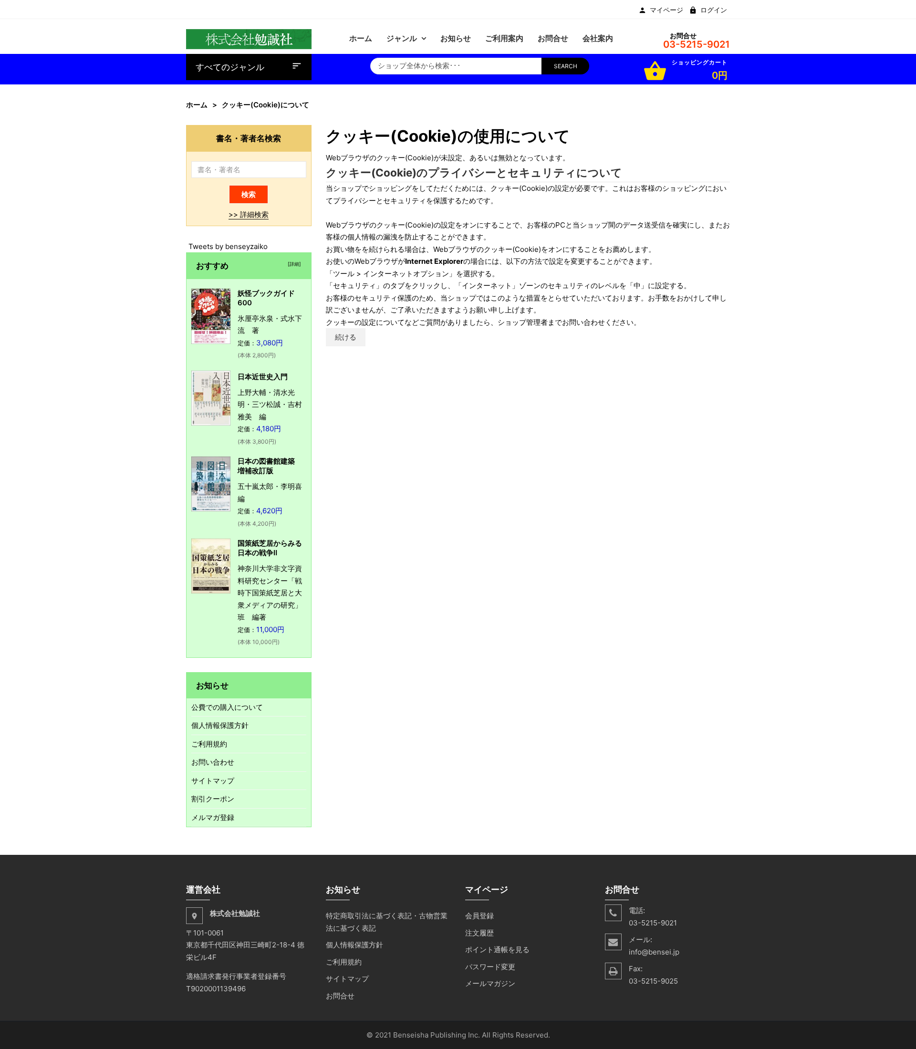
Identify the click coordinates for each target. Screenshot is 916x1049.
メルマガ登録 (212, 817)
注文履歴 (479, 932)
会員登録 (479, 915)
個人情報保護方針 (220, 725)
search (565, 66)
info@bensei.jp (654, 951)
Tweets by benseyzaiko (228, 246)
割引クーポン (212, 798)
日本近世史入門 (263, 376)
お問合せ (340, 995)
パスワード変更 (490, 966)
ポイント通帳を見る (497, 949)
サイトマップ (212, 780)
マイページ (666, 10)
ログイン (713, 10)
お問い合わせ (212, 762)
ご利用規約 (209, 743)
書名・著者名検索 (248, 138)
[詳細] (293, 264)
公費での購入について (227, 707)
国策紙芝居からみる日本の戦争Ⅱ (270, 548)
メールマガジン (490, 983)
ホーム (197, 104)
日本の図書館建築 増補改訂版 (270, 466)
